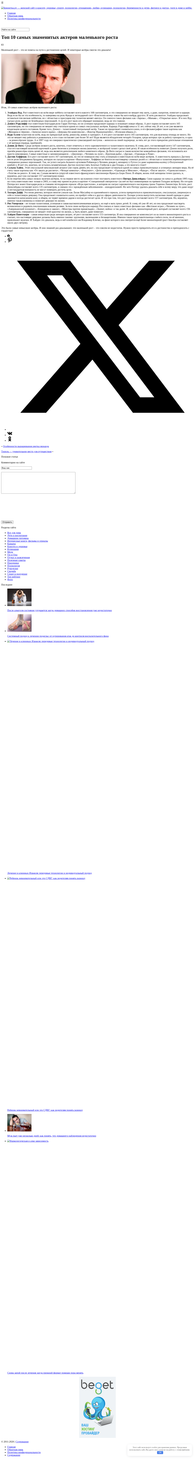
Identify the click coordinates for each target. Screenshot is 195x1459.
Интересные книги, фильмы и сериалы (27, 541)
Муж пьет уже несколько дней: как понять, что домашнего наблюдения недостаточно (51, 1136)
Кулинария (13, 549)
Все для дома (14, 532)
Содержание (22, 1441)
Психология (13, 565)
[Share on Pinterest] (9, 241)
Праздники (13, 563)
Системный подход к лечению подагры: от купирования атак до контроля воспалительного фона (58, 636)
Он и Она (12, 554)
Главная (11, 13)
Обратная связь (15, 16)
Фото (10, 579)
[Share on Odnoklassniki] (9, 440)
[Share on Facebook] (8, 236)
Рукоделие (12, 568)
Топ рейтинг (13, 576)
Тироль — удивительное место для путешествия (26, 451)
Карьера (11, 543)
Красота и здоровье (17, 546)
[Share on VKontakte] (9, 435)
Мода (10, 552)
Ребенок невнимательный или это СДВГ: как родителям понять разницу (45, 1110)
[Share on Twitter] (100, 429)
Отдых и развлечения (18, 557)
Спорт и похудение (17, 574)
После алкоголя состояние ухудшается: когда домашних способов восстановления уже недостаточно (59, 610)
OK (160, 1452)
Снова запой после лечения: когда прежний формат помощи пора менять (45, 1373)
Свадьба (11, 571)
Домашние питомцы (18, 538)
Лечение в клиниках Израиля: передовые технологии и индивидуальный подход (49, 873)
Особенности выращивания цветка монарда (26, 446)
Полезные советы (16, 560)
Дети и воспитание (17, 535)
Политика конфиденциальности (24, 18)
